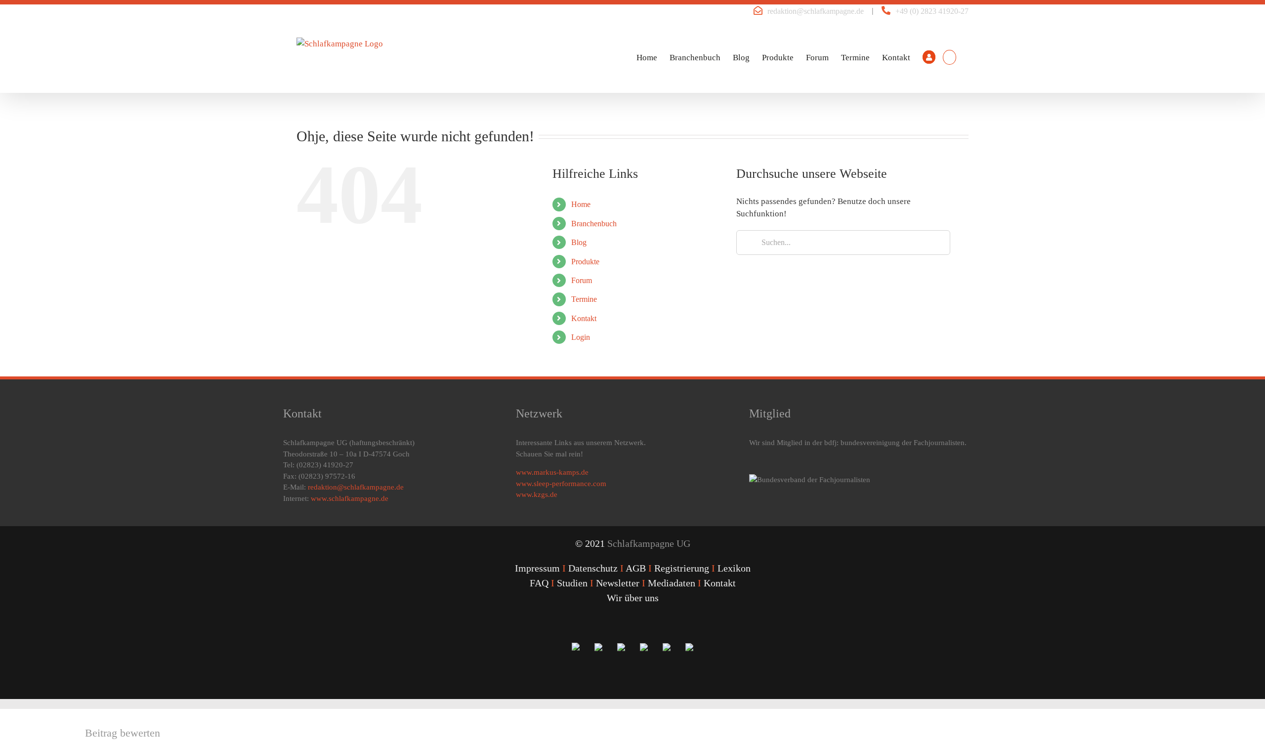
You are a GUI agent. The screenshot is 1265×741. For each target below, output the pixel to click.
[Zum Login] (929, 57)
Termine (584, 299)
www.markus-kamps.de (552, 472)
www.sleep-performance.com (561, 484)
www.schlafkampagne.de (349, 498)
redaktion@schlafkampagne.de (815, 11)
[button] (949, 57)
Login (580, 337)
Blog (579, 242)
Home (580, 204)
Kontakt (583, 318)
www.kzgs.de (536, 494)
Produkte (585, 261)
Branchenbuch (594, 223)
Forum (581, 280)
